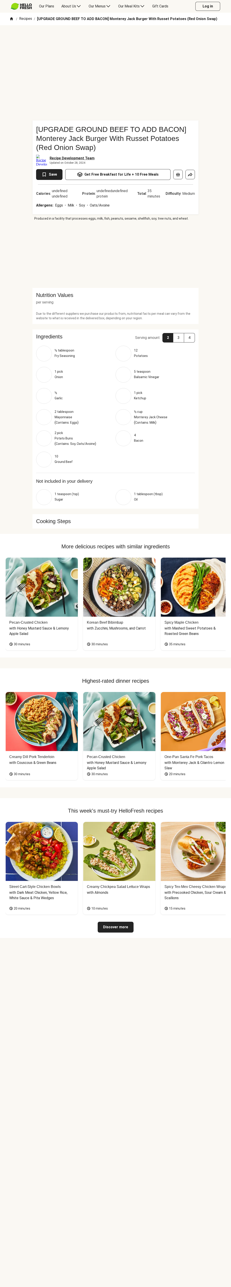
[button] (115, 336)
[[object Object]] (178, 174)
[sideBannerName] (115, 254)
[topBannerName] (115, 38)
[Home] (11, 19)
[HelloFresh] (21, 6)
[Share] (190, 174)
